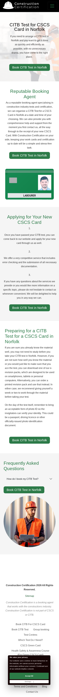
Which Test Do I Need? (30, 640)
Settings (28, 682)
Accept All (29, 676)
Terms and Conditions (25, 686)
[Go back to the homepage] (21, 5)
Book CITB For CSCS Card (30, 624)
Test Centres (30, 635)
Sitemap (29, 596)
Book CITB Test (20, 629)
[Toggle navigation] (52, 6)
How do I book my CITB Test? (22, 479)
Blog (44, 686)
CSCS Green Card (30, 645)
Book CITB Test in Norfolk (29, 67)
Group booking (41, 629)
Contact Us (32, 692)
